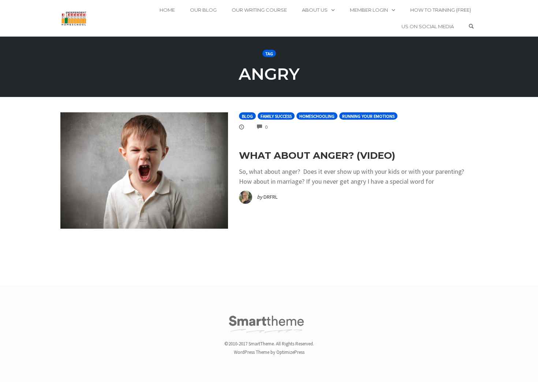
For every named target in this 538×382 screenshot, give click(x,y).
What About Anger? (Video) (317, 155)
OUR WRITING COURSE (259, 10)
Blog (247, 116)
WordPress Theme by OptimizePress (269, 352)
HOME (167, 10)
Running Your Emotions (368, 116)
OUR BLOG (203, 10)
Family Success (276, 116)
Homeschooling (317, 116)
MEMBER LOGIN (369, 10)
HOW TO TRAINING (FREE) (440, 10)
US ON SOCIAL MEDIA (427, 26)
